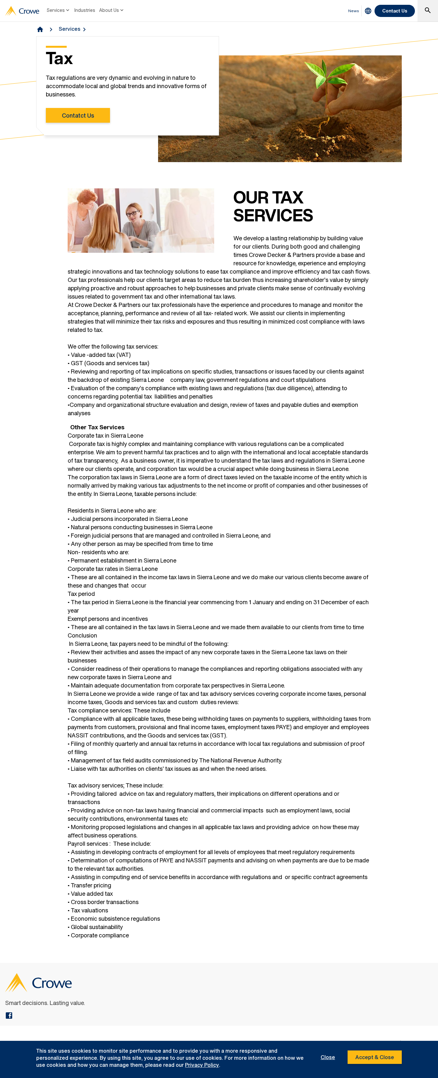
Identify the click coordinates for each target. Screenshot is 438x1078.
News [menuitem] (353, 10)
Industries (84, 10)
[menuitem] (59, 11)
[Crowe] (22, 11)
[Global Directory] (368, 11)
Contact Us (394, 10)
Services (56, 10)
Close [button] (328, 1057)
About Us (109, 10)
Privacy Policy (202, 1064)
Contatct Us (78, 115)
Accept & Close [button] (374, 1057)
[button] (427, 11)
